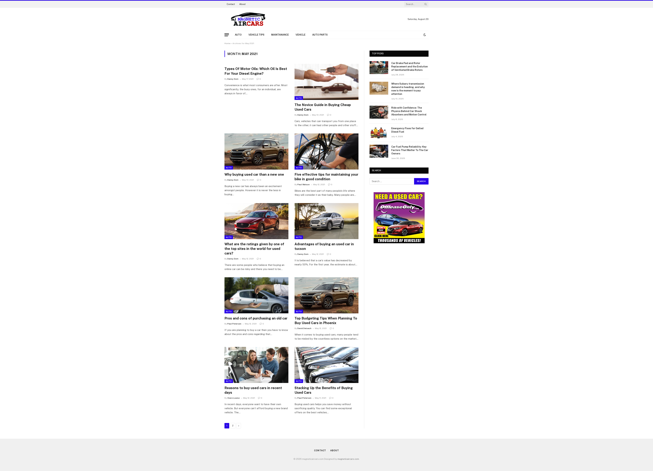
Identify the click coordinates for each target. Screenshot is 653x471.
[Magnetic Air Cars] (248, 19)
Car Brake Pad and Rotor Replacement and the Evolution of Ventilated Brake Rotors (409, 66)
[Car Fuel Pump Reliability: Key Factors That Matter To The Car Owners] (379, 151)
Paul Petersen (234, 324)
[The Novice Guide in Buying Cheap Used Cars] (326, 82)
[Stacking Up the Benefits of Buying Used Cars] (326, 365)
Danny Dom (232, 79)
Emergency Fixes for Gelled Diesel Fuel (407, 130)
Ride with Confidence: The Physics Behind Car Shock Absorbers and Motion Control (408, 111)
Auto (238, 34)
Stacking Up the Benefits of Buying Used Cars (324, 390)
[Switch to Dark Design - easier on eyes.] (424, 34)
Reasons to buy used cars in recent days (253, 390)
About (242, 4)
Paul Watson (303, 184)
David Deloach (304, 328)
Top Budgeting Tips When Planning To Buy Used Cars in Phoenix (326, 320)
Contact (231, 4)
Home (227, 43)
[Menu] (226, 35)
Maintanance (280, 34)
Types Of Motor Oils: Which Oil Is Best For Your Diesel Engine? (255, 71)
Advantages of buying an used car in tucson (324, 246)
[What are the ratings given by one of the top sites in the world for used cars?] (256, 221)
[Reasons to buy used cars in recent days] (256, 365)
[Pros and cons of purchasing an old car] (256, 295)
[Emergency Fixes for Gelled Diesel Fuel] (379, 132)
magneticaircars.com (348, 459)
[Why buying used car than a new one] (256, 151)
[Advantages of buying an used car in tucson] (326, 221)
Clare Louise (233, 398)
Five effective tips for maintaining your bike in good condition (326, 176)
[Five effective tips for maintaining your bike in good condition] (326, 151)
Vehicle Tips (256, 34)
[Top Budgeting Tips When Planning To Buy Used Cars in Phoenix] (326, 295)
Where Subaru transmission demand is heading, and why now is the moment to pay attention (408, 88)
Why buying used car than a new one (254, 174)
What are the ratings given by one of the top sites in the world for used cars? (254, 248)
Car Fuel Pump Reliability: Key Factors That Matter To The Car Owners (409, 150)
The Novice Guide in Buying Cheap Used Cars (323, 107)
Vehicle (300, 34)
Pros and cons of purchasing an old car (255, 318)
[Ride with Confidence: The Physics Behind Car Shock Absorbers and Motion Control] (379, 112)
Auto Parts (320, 34)
